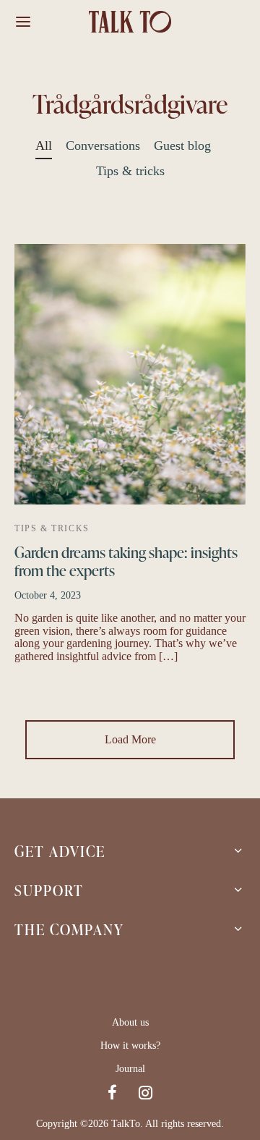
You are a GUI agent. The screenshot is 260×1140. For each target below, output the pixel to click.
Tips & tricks (130, 171)
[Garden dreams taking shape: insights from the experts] (130, 374)
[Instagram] (145, 1094)
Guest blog (182, 145)
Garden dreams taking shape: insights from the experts (126, 560)
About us (130, 1022)
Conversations (103, 145)
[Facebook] (112, 1094)
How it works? (130, 1045)
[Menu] (23, 22)
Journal (130, 1068)
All (43, 145)
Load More (130, 739)
